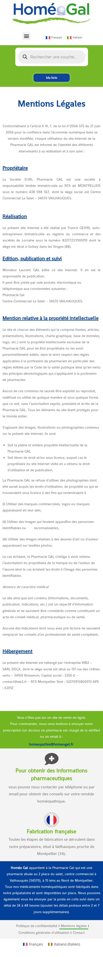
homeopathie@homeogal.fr (51, 744)
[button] (26, 36)
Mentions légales (74, 926)
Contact (79, 932)
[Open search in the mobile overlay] (51, 57)
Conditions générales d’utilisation (43, 932)
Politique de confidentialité (36, 926)
